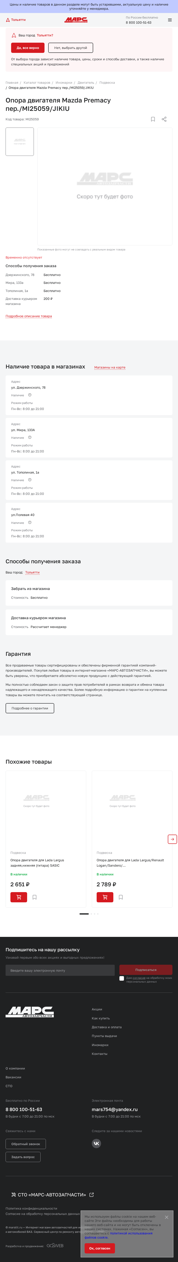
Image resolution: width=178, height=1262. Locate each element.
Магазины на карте (109, 367)
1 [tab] (84, 914)
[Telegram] (140, 125)
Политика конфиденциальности (31, 1208)
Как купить (101, 1018)
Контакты (99, 1054)
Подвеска (18, 853)
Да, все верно (28, 48)
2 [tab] (91, 914)
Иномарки (100, 1045)
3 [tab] (94, 914)
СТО (9, 1086)
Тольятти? (45, 35)
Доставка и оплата (107, 1027)
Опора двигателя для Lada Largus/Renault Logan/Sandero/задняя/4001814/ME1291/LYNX (130, 863)
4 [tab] (98, 914)
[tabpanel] (46, 839)
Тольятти (32, 572)
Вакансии (13, 1077)
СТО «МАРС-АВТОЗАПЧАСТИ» (52, 1194)
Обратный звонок (25, 1144)
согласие (139, 978)
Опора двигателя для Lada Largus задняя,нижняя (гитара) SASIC (37, 862)
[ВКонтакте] (147, 125)
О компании (15, 1068)
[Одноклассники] (155, 125)
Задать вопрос (23, 1157)
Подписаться (145, 970)
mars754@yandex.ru (115, 1109)
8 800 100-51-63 (138, 22)
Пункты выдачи (104, 1036)
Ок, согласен (99, 1248)
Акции (97, 1009)
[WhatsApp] (162, 125)
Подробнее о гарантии (30, 708)
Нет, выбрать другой (70, 48)
